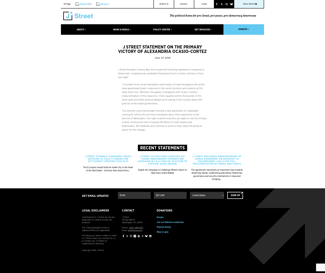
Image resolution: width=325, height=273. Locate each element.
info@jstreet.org (135, 230)
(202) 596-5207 (136, 228)
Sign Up (235, 195)
